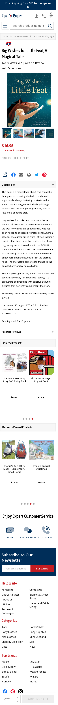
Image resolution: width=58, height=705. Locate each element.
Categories (9, 620)
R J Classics (36, 666)
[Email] (21, 175)
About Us (7, 599)
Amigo (5, 662)
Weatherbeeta (38, 671)
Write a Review (34, 63)
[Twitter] (36, 175)
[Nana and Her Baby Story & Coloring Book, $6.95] (14, 362)
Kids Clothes (9, 637)
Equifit (5, 676)
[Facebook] (13, 175)
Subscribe (42, 568)
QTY (7, 699)
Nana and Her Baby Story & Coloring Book (14, 380)
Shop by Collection (12, 641)
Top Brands (9, 655)
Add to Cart (38, 699)
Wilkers (34, 676)
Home (5, 36)
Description (8, 184)
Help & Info (9, 583)
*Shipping (7, 589)
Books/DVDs (37, 627)
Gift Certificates (10, 594)
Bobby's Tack (9, 671)
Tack (4, 627)
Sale (32, 641)
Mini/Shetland (38, 637)
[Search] (50, 26)
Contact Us (36, 589)
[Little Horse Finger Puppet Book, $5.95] (41, 362)
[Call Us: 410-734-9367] (44, 16)
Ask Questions (11, 68)
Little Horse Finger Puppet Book (41, 380)
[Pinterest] (44, 175)
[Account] (37, 16)
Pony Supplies (38, 632)
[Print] (29, 175)
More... (33, 681)
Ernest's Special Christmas (41, 467)
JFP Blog (6, 604)
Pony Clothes (9, 632)
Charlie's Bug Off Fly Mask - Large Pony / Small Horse (15, 468)
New (32, 646)
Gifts (4, 646)
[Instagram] (20, 691)
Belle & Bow (8, 666)
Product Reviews (11, 331)
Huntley (6, 681)
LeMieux (34, 662)
